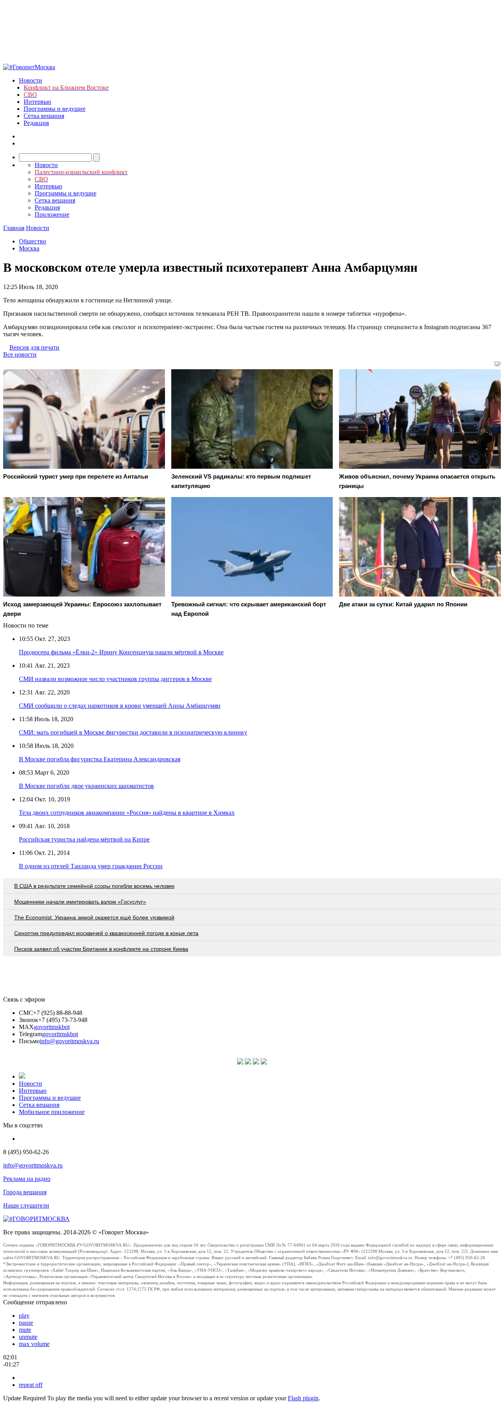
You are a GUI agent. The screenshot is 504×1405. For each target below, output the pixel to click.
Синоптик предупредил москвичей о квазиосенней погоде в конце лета (106, 933)
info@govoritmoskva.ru (69, 1041)
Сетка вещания (44, 115)
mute (25, 1329)
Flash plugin (303, 1398)
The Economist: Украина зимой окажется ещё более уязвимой (94, 917)
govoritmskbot (52, 1027)
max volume (34, 1344)
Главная (13, 228)
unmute (28, 1336)
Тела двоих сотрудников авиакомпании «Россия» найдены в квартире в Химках (127, 812)
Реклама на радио (26, 1178)
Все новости (20, 354)
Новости (30, 80)
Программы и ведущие (54, 108)
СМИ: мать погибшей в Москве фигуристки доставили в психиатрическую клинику (133, 732)
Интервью (37, 101)
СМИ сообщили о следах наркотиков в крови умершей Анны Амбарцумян (119, 705)
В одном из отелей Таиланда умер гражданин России (91, 866)
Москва (29, 248)
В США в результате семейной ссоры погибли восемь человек (94, 886)
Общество (32, 241)
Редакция (36, 123)
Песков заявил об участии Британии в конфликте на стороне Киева (101, 949)
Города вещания (24, 1192)
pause (26, 1322)
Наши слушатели (26, 1205)
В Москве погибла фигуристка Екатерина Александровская (99, 759)
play (24, 1315)
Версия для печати (34, 347)
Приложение (52, 214)
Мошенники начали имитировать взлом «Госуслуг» (80, 902)
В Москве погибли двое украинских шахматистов (86, 786)
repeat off (31, 1384)
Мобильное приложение (52, 1112)
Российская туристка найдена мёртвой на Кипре (84, 839)
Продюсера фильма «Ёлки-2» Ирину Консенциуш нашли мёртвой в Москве (121, 652)
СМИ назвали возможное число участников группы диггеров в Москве (115, 679)
